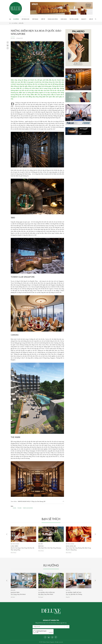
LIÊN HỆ (91, 19)
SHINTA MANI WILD (31, 501)
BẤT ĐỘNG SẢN (25, 19)
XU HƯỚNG (16, 19)
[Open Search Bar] (95, 19)
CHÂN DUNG (64, 19)
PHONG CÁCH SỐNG (53, 19)
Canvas (14, 508)
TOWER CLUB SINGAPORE (28, 508)
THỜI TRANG (35, 19)
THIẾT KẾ (43, 19)
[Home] (9, 23)
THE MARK (19, 508)
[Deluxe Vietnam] (15, 8)
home (10, 19)
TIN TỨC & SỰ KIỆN (74, 19)
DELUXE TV (83, 19)
